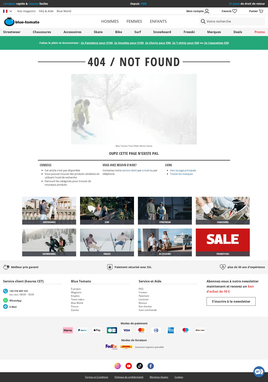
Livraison (144, 299)
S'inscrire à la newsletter (231, 301)
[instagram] (117, 366)
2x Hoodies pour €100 (129, 43)
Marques (214, 32)
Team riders (77, 299)
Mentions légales (159, 377)
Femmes (134, 21)
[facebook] (151, 366)
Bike (118, 32)
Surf (137, 32)
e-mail (145, 170)
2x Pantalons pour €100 (97, 43)
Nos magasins (26, 11)
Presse (74, 306)
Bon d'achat (145, 306)
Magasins (76, 292)
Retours (143, 303)
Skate (98, 32)
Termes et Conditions (96, 377)
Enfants (158, 21)
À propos (76, 288)
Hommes (110, 21)
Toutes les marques (181, 174)
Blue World (64, 11)
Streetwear (11, 32)
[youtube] (128, 366)
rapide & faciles (25, 3)
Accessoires (72, 32)
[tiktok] (140, 366)
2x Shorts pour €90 (158, 43)
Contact (143, 292)
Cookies (179, 377)
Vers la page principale (183, 170)
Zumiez (75, 310)
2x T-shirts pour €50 (185, 43)
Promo (259, 32)
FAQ (141, 288)
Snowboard (162, 32)
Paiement (144, 296)
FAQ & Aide (46, 11)
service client (129, 170)
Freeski (189, 32)
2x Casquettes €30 (216, 43)
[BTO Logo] (45, 21)
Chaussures (42, 32)
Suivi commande (148, 310)
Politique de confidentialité (129, 377)
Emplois (75, 296)
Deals (237, 32)
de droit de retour (247, 3)
